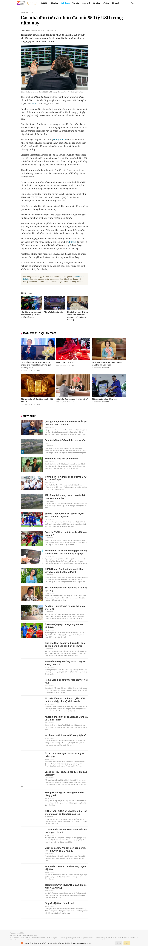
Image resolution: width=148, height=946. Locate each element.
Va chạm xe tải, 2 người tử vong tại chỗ (65, 735)
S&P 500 (34, 103)
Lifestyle (106, 3)
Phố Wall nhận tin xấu (53, 312)
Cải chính (115, 3)
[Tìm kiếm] (133, 3)
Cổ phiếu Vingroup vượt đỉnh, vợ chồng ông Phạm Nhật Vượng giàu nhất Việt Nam (36, 365)
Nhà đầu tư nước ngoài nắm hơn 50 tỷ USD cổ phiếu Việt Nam (31, 314)
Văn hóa (75, 3)
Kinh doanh (65, 3)
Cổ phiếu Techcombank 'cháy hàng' (72, 399)
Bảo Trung (25, 30)
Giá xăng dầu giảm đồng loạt (104, 399)
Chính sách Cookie (79, 943)
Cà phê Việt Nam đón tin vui (59, 903)
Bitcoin (72, 242)
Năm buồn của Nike (64, 362)
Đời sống (96, 3)
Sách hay (54, 3)
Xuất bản (44, 3)
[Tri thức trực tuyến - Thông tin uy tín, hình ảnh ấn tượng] (26, 3)
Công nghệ (85, 3)
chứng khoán (59, 139)
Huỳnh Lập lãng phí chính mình (61, 459)
